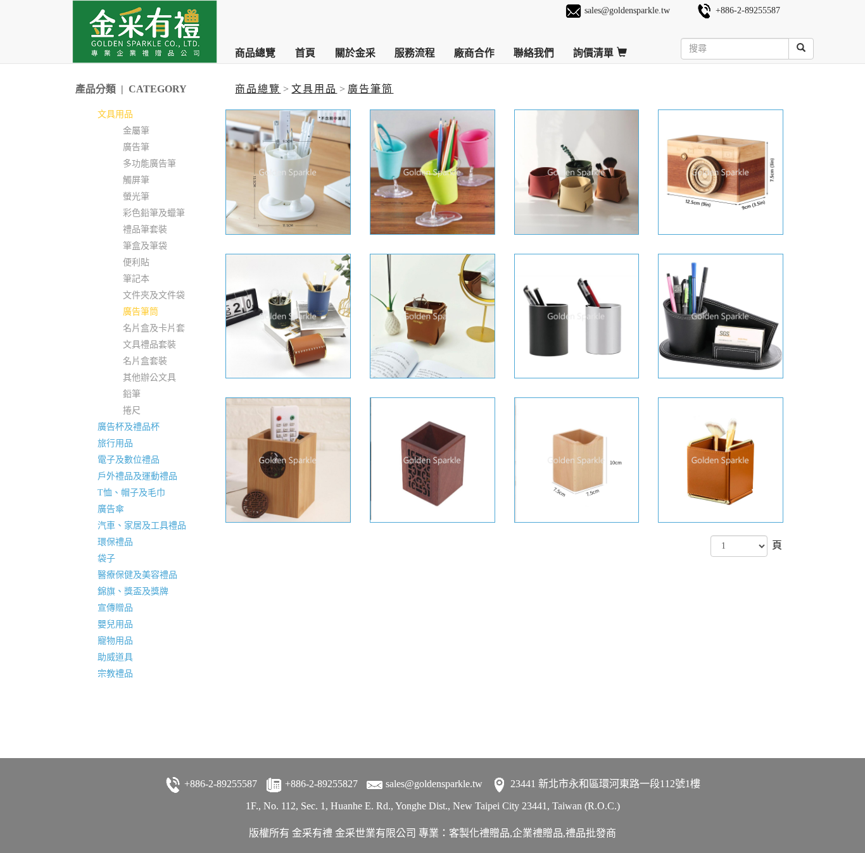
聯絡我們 (534, 48)
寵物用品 (115, 640)
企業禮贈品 (537, 833)
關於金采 (355, 48)
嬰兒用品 (115, 624)
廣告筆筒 (370, 89)
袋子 (106, 558)
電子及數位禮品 (129, 459)
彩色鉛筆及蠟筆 (154, 213)
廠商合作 (474, 48)
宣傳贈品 (115, 608)
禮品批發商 (590, 833)
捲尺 (132, 410)
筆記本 (136, 278)
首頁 (305, 48)
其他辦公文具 (149, 377)
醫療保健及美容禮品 (137, 575)
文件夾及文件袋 (154, 295)
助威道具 (115, 657)
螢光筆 (136, 196)
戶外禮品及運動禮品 (137, 476)
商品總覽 (255, 48)
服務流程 (415, 48)
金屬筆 (136, 130)
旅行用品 (115, 443)
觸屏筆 (136, 180)
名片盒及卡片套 (154, 328)
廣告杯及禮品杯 (129, 427)
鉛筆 (132, 394)
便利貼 (136, 262)
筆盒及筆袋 (145, 246)
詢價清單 (594, 48)
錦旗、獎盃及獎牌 (133, 591)
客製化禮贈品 (479, 833)
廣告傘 (111, 509)
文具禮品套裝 (149, 344)
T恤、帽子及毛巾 (131, 492)
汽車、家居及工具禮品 (142, 525)
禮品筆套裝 (145, 229)
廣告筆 (136, 147)
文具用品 (314, 89)
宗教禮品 (115, 673)
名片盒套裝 (145, 361)
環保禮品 (115, 542)
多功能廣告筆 (149, 163)
